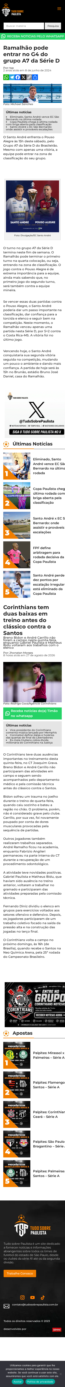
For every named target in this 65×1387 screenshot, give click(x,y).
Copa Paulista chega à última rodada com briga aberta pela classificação (31, 123)
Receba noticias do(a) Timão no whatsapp (34, 713)
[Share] (35, 77)
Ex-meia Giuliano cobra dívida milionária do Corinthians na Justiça (29, 741)
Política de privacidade (40, 1381)
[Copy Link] (29, 77)
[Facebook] (18, 77)
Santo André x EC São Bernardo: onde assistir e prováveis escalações (29, 128)
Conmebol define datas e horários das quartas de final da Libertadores (30, 736)
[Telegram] (12, 77)
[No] (60, 1374)
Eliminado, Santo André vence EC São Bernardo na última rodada (32, 118)
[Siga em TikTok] (42, 1297)
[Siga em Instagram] (22, 1297)
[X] (23, 77)
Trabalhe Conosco (20, 1273)
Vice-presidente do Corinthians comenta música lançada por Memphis (31, 731)
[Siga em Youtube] (32, 1297)
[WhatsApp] (6, 77)
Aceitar (18, 1381)
